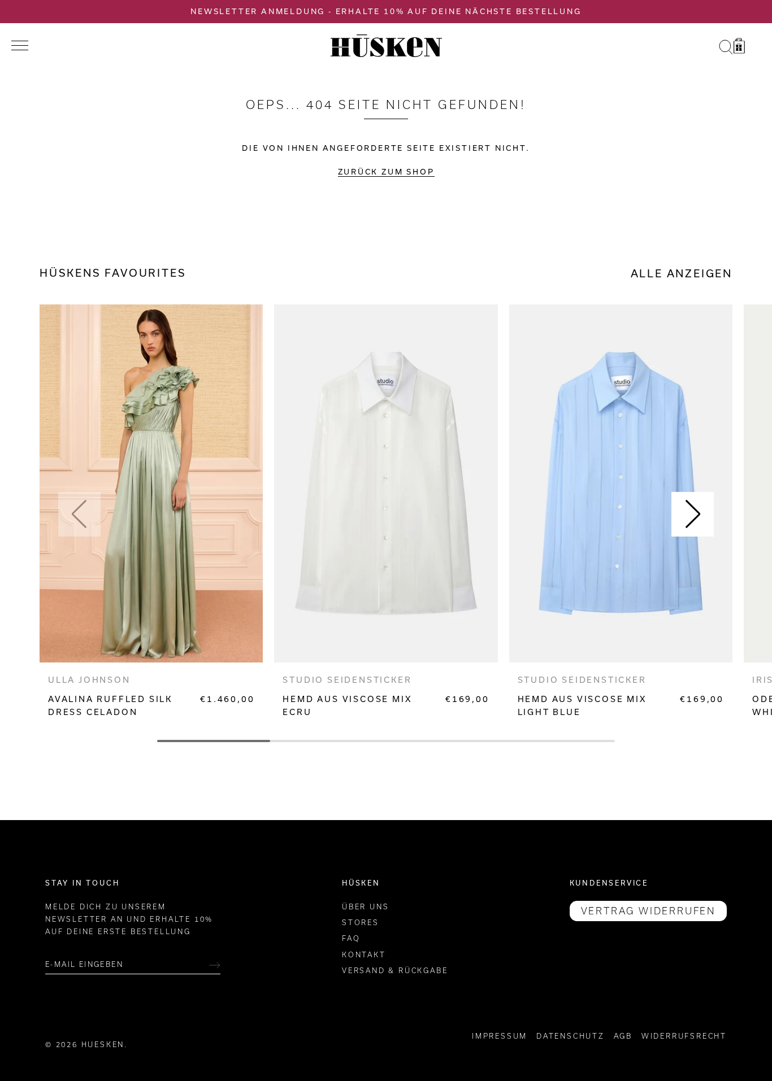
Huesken (103, 1044)
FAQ (351, 939)
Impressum (499, 1036)
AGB (623, 1036)
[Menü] (19, 45)
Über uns (365, 906)
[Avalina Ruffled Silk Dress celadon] (151, 483)
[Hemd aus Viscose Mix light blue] (620, 483)
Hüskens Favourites (113, 273)
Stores (360, 922)
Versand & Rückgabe (395, 971)
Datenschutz (570, 1036)
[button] (79, 514)
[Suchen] (725, 47)
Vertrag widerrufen (648, 911)
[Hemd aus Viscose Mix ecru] (385, 483)
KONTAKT (364, 954)
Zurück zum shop (386, 171)
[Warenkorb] (739, 47)
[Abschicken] (214, 965)
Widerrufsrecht (684, 1036)
